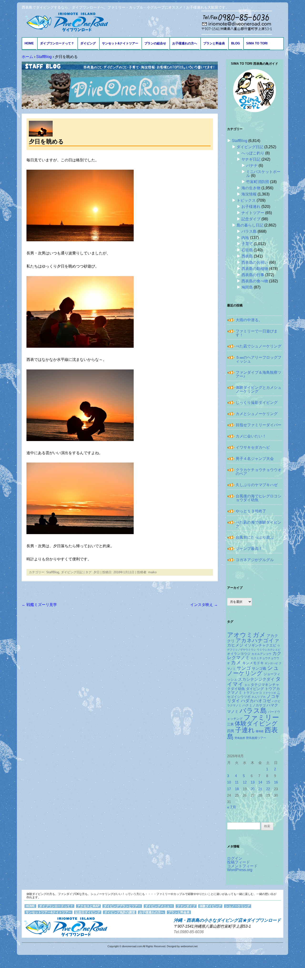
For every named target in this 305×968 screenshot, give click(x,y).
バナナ (252, 165)
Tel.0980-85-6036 (189, 932)
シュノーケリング (253, 671)
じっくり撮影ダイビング (257, 402)
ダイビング (88, 43)
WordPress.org (239, 870)
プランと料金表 (214, 43)
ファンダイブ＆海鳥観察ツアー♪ (258, 374)
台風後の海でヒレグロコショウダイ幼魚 (258, 498)
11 (237, 782)
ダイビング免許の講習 (119, 912)
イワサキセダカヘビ (253, 447)
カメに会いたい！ (251, 436)
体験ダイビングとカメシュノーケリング (258, 389)
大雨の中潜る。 (249, 320)
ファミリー (261, 717)
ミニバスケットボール (263, 174)
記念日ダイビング (87, 912)
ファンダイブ (186, 906)
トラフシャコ (252, 692)
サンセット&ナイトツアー (120, 43)
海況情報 (249, 194)
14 (260, 782)
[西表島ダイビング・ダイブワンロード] (66, 22)
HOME (29, 43)
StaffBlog (52, 572)
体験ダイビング (256, 723)
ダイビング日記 (72, 572)
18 (237, 789)
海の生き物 (250, 188)
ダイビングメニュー (159, 906)
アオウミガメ (246, 634)
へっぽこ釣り (252, 153)
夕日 (96, 572)
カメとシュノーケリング (257, 414)
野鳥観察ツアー (256, 737)
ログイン (234, 858)
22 (268, 789)
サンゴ (244, 668)
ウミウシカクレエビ (268, 649)
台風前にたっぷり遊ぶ (255, 537)
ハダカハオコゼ (256, 700)
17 (229, 789)
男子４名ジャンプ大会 (255, 459)
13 (252, 782)
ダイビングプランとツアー (122, 906)
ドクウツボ (269, 692)
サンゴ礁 (259, 668)
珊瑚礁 (260, 731)
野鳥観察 (240, 738)
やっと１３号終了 (251, 511)
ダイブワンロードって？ (57, 43)
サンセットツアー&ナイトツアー (48, 912)
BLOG (235, 43)
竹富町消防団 (257, 182)
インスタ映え (204, 605)
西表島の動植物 (254, 269)
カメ (236, 662)
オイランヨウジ (238, 654)
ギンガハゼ (271, 663)
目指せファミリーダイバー (258, 425)
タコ (247, 685)
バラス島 (249, 231)
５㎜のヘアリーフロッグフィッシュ (258, 359)
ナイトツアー (252, 213)
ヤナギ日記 (250, 159)
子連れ (245, 730)
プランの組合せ (155, 43)
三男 (230, 724)
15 (268, 782)
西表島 (247, 256)
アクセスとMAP (88, 906)
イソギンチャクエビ (260, 645)
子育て (247, 244)
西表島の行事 (252, 275)
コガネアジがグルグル (255, 560)
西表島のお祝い (254, 262)
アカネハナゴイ (255, 640)
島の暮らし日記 (250, 225)
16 (276, 782)
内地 (245, 238)
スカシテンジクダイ (256, 679)
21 (260, 789)
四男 (230, 731)
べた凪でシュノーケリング (258, 346)
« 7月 (231, 807)
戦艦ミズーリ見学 (39, 605)
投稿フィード (238, 862)
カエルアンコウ (261, 653)
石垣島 (247, 250)
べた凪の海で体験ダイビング (258, 524)
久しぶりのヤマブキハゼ (257, 485)
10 (229, 782)
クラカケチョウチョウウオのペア (258, 472)
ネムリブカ (258, 697)
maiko (152, 572)
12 (245, 782)
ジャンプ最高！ (249, 549)
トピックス (246, 200)
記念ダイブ (250, 219)
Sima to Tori (257, 43)
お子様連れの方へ (184, 43)
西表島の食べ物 (254, 281)
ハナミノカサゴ (254, 705)
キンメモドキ (253, 663)
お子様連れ (250, 207)
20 (252, 789)
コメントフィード (242, 866)
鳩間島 (247, 287)
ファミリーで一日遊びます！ (257, 333)
